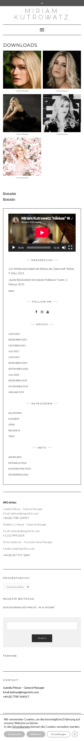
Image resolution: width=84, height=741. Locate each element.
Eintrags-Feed (17, 462)
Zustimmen (14, 734)
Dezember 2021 (17, 339)
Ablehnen (36, 734)
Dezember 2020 (17, 362)
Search (42, 638)
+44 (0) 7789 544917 (16, 518)
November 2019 (18, 386)
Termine (10, 655)
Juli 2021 (13, 351)
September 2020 (18, 368)
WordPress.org (18, 474)
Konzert (14, 418)
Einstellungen (58, 734)
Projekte (14, 430)
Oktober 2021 (17, 345)
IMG (9, 502)
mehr (11, 290)
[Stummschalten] (64, 248)
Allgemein (15, 412)
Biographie (9, 193)
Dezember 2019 (17, 380)
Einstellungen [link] (21, 726)
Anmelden (15, 457)
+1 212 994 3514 (13, 535)
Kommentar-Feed (19, 468)
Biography (9, 199)
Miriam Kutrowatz (42, 14)
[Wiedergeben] (14, 248)
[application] (42, 233)
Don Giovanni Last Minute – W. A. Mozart (29, 607)
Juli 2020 (13, 374)
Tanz (11, 436)
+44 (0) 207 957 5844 (16, 555)
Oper (11, 424)
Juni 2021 (14, 357)
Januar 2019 (16, 392)
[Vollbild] (70, 248)
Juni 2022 (14, 333)
